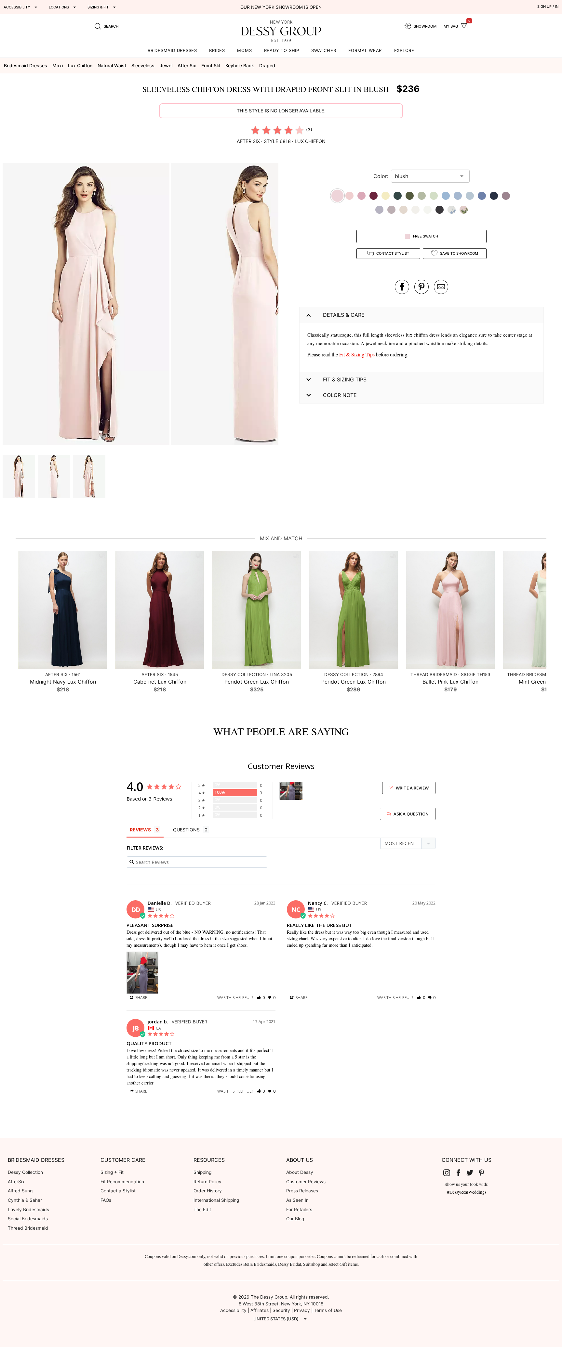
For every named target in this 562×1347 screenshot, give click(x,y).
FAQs (105, 1200)
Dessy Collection (25, 1172)
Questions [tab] (186, 829)
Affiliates (259, 1310)
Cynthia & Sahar (25, 1200)
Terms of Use (328, 1310)
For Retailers (299, 1209)
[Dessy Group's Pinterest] (484, 1172)
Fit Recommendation (122, 1181)
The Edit (202, 1209)
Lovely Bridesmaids (28, 1209)
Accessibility (233, 1310)
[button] (87, 305)
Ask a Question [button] (411, 814)
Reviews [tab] (140, 829)
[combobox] (425, 176)
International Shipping (216, 1200)
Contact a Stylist (118, 1190)
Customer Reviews (306, 1181)
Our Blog (295, 1218)
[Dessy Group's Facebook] (461, 1172)
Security (281, 1310)
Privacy (302, 1310)
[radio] (255, 130)
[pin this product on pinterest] (421, 287)
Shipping (202, 1172)
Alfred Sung (20, 1190)
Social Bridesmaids (28, 1218)
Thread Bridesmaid (28, 1228)
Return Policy (207, 1181)
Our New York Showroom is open (281, 7)
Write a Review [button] (412, 788)
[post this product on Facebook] (402, 287)
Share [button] (140, 997)
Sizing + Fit (112, 1172)
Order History (208, 1190)
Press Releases (302, 1190)
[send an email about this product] (441, 287)
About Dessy (299, 1172)
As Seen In (297, 1200)
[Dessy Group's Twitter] (472, 1172)
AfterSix (16, 1181)
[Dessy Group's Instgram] (449, 1172)
